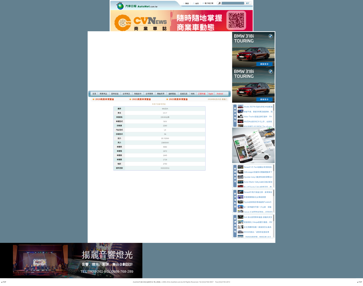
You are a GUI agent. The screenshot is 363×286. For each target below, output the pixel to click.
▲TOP (3, 282)
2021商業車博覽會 (141, 99)
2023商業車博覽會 (178, 99)
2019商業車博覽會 (104, 99)
